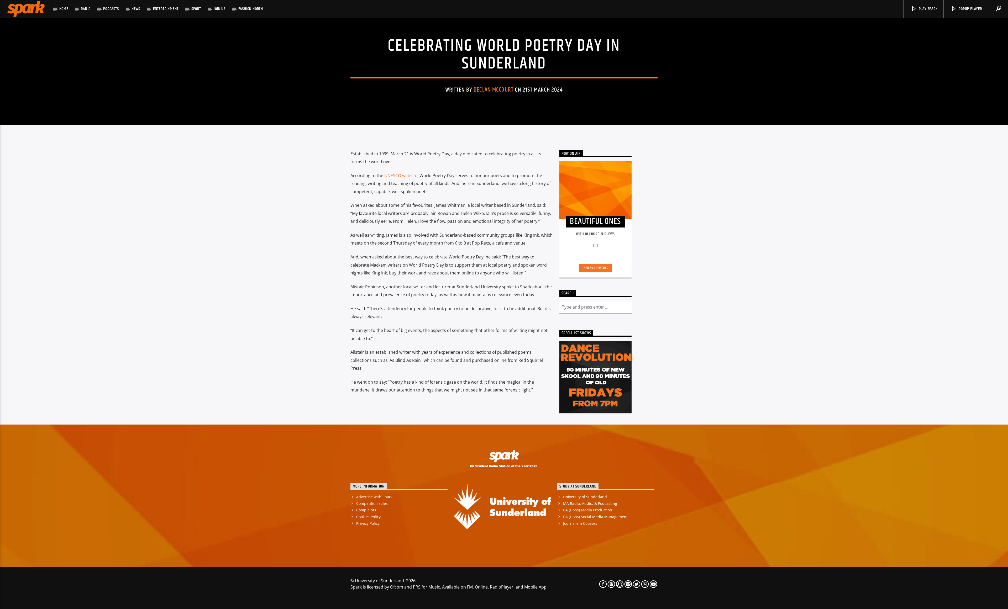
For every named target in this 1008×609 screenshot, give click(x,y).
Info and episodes (595, 268)
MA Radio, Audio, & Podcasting (590, 503)
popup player (970, 9)
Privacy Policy (368, 523)
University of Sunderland (585, 496)
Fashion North (250, 9)
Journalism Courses (580, 523)
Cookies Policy (368, 516)
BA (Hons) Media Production (587, 509)
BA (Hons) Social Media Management (595, 516)
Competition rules (372, 503)
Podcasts (111, 9)
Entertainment (165, 9)
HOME (63, 9)
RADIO (85, 9)
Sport (196, 9)
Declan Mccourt (493, 89)
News (136, 9)
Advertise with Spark (374, 496)
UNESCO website (400, 175)
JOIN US (219, 9)
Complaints (366, 509)
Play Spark (928, 9)
